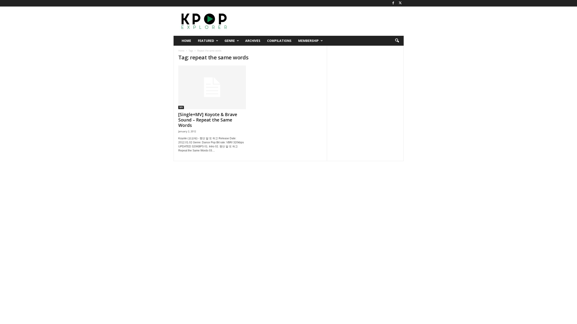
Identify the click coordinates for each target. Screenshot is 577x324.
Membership (308, 40)
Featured (206, 40)
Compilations (279, 40)
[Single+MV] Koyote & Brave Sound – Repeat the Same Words (207, 120)
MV (181, 107)
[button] (397, 41)
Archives (252, 40)
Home (186, 40)
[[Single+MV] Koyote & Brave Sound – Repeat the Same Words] (212, 87)
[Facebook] (393, 3)
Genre (229, 40)
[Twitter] (400, 3)
